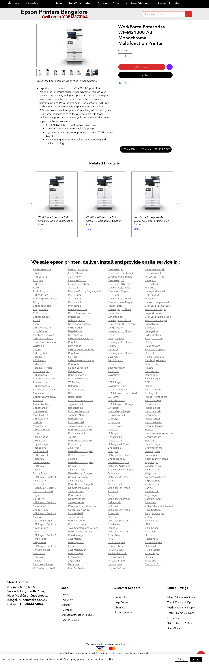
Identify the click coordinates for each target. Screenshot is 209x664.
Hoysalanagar (41, 444)
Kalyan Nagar (152, 378)
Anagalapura (40, 426)
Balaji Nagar (75, 396)
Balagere (73, 385)
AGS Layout (39, 360)
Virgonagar (151, 495)
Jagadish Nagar (77, 415)
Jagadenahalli (76, 404)
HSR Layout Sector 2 (44, 487)
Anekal (36, 469)
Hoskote (37, 422)
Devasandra (75, 335)
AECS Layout (40, 313)
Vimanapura (152, 484)
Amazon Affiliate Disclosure (78, 614)
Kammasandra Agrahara (159, 433)
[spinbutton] (125, 56)
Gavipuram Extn (117, 385)
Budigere (150, 327)
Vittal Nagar (151, 527)
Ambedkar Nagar (42, 404)
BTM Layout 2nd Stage (158, 316)
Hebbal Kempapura (156, 396)
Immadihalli (74, 305)
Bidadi (111, 480)
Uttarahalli (150, 546)
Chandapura (152, 415)
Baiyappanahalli (77, 374)
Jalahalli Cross (76, 469)
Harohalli (150, 353)
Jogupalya (114, 422)
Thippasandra (152, 480)
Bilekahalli (113, 513)
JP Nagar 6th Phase (119, 498)
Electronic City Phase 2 (120, 273)
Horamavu (39, 356)
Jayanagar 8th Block (119, 342)
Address (13, 587)
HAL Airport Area (154, 276)
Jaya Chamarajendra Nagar (83, 527)
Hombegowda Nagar (45, 298)
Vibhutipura (151, 531)
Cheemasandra (153, 447)
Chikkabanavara (42, 327)
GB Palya (113, 396)
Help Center (121, 602)
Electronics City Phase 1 (121, 284)
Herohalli (150, 440)
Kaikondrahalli (153, 335)
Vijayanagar (151, 462)
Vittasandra (151, 538)
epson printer (65, 262)
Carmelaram (152, 371)
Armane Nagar (41, 527)
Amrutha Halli (40, 415)
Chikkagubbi (40, 353)
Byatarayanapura (155, 349)
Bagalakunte (75, 331)
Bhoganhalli (114, 447)
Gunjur (112, 495)
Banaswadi (74, 495)
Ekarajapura (75, 557)
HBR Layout (152, 364)
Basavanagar (115, 269)
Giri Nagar (113, 407)
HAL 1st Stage (116, 549)
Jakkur (72, 436)
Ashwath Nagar (41, 549)
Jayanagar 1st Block (44, 568)
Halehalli (150, 298)
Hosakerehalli (40, 411)
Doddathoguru (76, 444)
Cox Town (38, 498)
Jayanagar (74, 560)
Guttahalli (113, 506)
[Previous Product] (31, 204)
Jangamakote (76, 502)
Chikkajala (38, 364)
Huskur (149, 557)
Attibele (37, 560)
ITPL (70, 393)
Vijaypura (150, 473)
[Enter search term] (188, 14)
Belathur (113, 345)
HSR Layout (39, 465)
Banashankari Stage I (80, 429)
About (66, 604)
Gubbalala (113, 473)
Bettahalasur (115, 436)
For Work (67, 599)
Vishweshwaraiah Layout (159, 506)
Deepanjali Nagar (78, 269)
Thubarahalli (152, 491)
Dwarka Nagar (76, 535)
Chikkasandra (40, 418)
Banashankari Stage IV (80, 462)
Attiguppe (150, 560)
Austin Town (75, 276)
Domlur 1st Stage (78, 477)
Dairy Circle (39, 542)
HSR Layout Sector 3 (44, 502)
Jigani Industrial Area (119, 389)
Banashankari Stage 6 (80, 484)
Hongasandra (40, 309)
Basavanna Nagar (118, 291)
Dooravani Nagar (78, 524)
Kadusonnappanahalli (157, 302)
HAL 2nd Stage (116, 560)
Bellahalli (113, 356)
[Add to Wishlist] (169, 67)
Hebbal (149, 385)
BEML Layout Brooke (120, 393)
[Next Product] (177, 204)
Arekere (37, 517)
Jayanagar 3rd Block (119, 287)
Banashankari (75, 418)
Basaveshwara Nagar (120, 302)
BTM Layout (152, 294)
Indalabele (74, 316)
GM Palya (113, 418)
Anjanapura (39, 480)
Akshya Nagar (41, 371)
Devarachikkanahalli (79, 324)
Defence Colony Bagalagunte (84, 291)
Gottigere (113, 451)
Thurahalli (150, 502)
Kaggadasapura (154, 313)
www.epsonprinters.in (81, 653)
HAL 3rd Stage (76, 568)
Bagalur (72, 342)
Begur (111, 335)
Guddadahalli (115, 484)
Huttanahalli (75, 273)
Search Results (70, 619)
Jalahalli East (75, 480)
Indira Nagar (75, 327)
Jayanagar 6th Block (119, 320)
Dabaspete (39, 531)
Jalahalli (72, 458)
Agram (37, 349)
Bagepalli (73, 364)
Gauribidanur (115, 360)
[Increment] (130, 56)
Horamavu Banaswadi (45, 378)
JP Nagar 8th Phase (119, 520)
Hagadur (113, 527)
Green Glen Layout (118, 462)
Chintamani (39, 440)
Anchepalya (39, 447)
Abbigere (38, 280)
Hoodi (36, 320)
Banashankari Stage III (80, 451)
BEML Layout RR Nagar (121, 404)
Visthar (149, 517)
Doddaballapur (76, 389)
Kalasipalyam (152, 345)
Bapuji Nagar (75, 553)
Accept (195, 659)
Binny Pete (114, 535)
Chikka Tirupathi (42, 305)
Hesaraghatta (152, 451)
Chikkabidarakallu (43, 338)
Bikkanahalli (114, 502)
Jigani (111, 378)
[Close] (205, 659)
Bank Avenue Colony (80, 531)
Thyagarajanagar (154, 513)
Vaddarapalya (153, 465)
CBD (147, 382)
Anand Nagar (40, 436)
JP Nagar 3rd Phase (119, 465)
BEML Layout (115, 382)
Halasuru (150, 287)
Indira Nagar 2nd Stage (81, 349)
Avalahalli (73, 287)
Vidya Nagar (152, 553)
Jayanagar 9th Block (119, 353)
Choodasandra (41, 462)
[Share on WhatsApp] (126, 83)
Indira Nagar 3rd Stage (81, 360)
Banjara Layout (77, 520)
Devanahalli (74, 302)
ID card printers (123, 612)
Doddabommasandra (80, 400)
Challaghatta (152, 393)
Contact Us (120, 597)
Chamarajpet (152, 404)
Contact (67, 609)
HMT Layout (40, 276)
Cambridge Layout (155, 360)
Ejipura (72, 546)
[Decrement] (121, 56)
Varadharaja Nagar (155, 477)
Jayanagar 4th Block (119, 298)
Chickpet (38, 273)
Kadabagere (115, 564)
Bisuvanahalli (115, 546)
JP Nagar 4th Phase (119, 477)
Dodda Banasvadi (78, 367)
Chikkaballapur (41, 316)
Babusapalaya (76, 320)
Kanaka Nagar (153, 444)
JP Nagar (113, 433)
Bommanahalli (116, 557)
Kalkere (149, 367)
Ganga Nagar (115, 327)
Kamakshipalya (153, 389)
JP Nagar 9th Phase (119, 531)
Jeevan (112, 364)
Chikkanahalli (40, 407)
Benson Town (115, 426)
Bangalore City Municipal (82, 506)
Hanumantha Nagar (156, 320)
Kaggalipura (152, 324)
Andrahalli (38, 458)
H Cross (112, 517)
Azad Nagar (75, 298)
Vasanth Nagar (153, 498)
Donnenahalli (75, 513)
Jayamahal (74, 538)
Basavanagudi (116, 280)
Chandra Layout (154, 426)
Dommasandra (76, 498)
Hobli (36, 287)
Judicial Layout (116, 542)
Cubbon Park (40, 509)
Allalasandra (40, 382)
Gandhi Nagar (115, 316)
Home (65, 594)
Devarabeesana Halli (79, 313)
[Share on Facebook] (120, 83)
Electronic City (153, 564)
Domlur (72, 465)
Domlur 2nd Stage (78, 487)
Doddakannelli (76, 422)
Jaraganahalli (75, 517)
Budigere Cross (153, 338)
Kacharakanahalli (117, 553)
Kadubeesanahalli (155, 269)
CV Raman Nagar (42, 520)
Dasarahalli (39, 553)
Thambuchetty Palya (156, 458)
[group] (104, 204)
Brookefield (151, 284)
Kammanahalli (153, 411)
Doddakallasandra (78, 411)
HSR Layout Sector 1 (44, 477)
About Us (119, 607)
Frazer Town (115, 305)
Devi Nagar (74, 345)
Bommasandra (116, 568)
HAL (110, 538)
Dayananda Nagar (43, 564)
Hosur (36, 433)
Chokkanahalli (40, 451)
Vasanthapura (153, 509)
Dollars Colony (76, 455)
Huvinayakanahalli (78, 284)
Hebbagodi (151, 374)
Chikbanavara (40, 294)
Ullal (147, 524)
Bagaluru (73, 353)
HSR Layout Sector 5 (44, 524)
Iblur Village (75, 294)
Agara (36, 324)
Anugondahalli (41, 506)
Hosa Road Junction (44, 389)
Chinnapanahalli (41, 429)
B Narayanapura (77, 309)
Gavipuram (114, 374)
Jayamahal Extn (77, 549)
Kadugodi (150, 280)
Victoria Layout (153, 542)
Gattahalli (113, 349)
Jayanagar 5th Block (119, 309)
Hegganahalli (152, 418)
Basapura (73, 564)
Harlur (148, 342)
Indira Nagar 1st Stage (80, 338)
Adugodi (38, 302)
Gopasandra (115, 440)
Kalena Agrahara (154, 356)
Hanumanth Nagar (155, 309)
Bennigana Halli (116, 415)
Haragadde (151, 331)
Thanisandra (152, 469)
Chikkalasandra (41, 385)
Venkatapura (152, 520)
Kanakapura (152, 455)
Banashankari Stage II (80, 440)
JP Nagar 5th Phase (119, 487)
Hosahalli (38, 400)
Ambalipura (39, 393)
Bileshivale (114, 524)
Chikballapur (40, 284)
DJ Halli (72, 356)
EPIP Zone (113, 294)
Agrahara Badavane (44, 335)
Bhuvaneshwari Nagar (120, 469)
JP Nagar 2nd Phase (119, 455)
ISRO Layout (75, 371)
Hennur (149, 429)
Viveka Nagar (152, 549)
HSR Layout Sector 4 (44, 513)
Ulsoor (149, 535)
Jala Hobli (73, 447)
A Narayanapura (42, 269)
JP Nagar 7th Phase (119, 509)
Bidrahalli (113, 491)
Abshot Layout (41, 291)
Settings (181, 659)
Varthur (149, 487)
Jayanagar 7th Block (119, 331)
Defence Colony (77, 280)
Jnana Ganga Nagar (119, 411)
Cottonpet (38, 484)
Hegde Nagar (152, 407)
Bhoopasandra (116, 458)
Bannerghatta (76, 542)
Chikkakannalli (41, 374)
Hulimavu (38, 557)
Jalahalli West (76, 491)
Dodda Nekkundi (77, 378)
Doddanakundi (76, 433)
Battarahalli (114, 313)
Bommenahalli (153, 273)
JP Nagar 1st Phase (118, 444)
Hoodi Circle (40, 331)
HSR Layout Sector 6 (44, 535)
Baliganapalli (75, 407)
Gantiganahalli (116, 338)
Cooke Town (40, 473)
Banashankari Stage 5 (80, 473)
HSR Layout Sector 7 (44, 546)
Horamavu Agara (42, 367)
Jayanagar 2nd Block (120, 276)
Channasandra (153, 436)
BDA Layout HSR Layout (122, 324)
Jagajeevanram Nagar (80, 426)
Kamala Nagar (153, 400)
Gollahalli (113, 429)
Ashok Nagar (40, 538)
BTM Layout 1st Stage (157, 305)
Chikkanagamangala (44, 396)
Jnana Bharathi (116, 400)
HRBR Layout (40, 455)
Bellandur (113, 371)
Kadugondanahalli (155, 291)
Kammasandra (153, 422)
